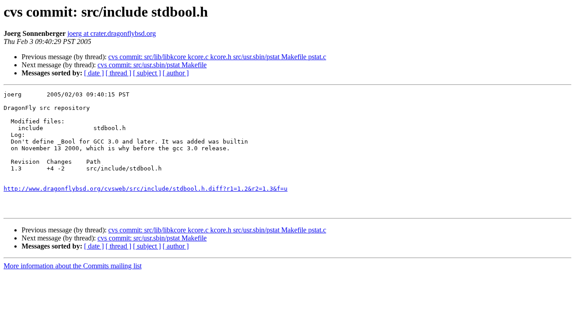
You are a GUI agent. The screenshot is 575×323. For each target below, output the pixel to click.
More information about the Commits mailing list (73, 266)
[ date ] (94, 73)
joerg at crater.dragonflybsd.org (111, 33)
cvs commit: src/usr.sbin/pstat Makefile (152, 65)
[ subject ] (147, 73)
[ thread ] (118, 73)
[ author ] (176, 73)
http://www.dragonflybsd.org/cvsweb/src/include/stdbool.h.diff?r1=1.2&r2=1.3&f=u (146, 188)
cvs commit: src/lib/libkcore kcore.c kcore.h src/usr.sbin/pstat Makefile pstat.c (217, 57)
